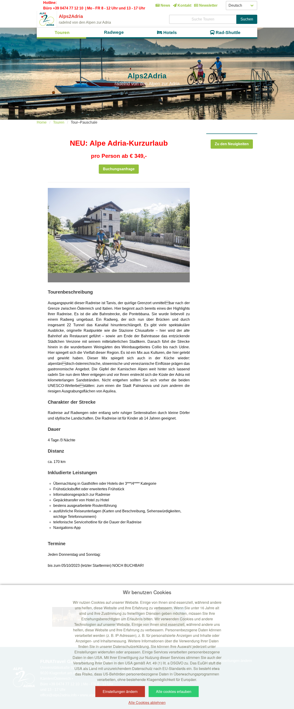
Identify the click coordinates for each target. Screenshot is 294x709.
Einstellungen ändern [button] (120, 691)
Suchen (246, 19)
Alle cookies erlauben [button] (173, 691)
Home (42, 122)
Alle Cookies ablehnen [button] (147, 702)
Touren (58, 122)
